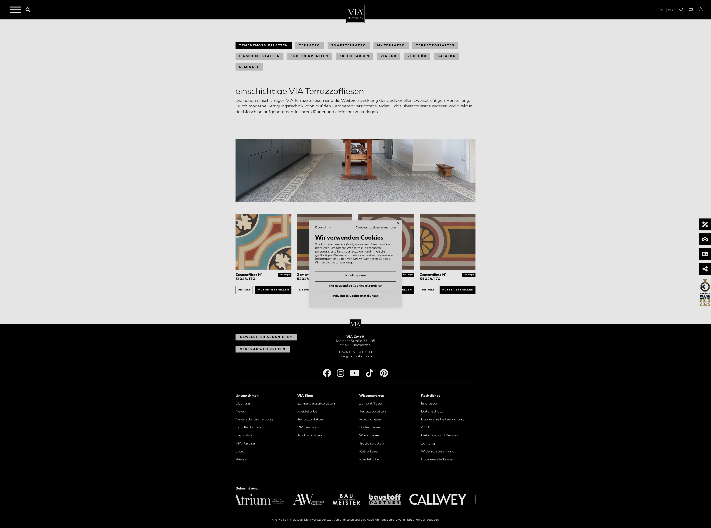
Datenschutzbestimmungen (376, 227)
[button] (323, 227)
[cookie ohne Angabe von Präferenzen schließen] (398, 223)
